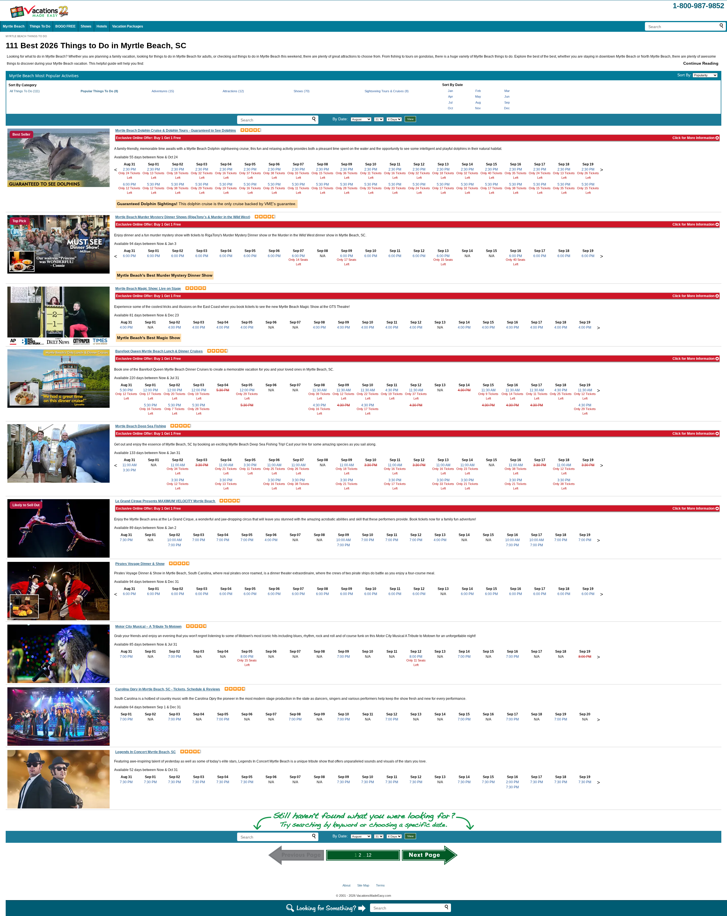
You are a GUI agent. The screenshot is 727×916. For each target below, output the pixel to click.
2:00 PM (512, 782)
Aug (478, 102)
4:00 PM (126, 327)
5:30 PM (153, 184)
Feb (478, 91)
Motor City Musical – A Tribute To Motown (148, 627)
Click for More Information (693, 138)
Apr (450, 96)
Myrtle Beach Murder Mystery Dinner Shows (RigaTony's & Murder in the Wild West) (182, 217)
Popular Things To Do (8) (99, 91)
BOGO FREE (65, 26)
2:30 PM (129, 169)
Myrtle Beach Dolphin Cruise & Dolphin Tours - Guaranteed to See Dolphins (175, 131)
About (346, 885)
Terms (380, 885)
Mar (507, 91)
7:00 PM (174, 545)
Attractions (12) (233, 91)
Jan (450, 91)
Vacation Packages (127, 26)
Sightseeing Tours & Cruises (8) (387, 91)
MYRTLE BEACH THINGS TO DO (26, 36)
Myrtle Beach (13, 26)
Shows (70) (302, 91)
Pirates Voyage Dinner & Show (139, 564)
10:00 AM (174, 540)
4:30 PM (319, 405)
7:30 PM (126, 540)
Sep (507, 102)
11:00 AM (129, 465)
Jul (450, 102)
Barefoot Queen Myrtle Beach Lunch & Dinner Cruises (159, 351)
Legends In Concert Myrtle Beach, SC (145, 752)
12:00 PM (150, 390)
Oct (450, 108)
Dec (507, 108)
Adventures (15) (163, 91)
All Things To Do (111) (25, 91)
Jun (506, 96)
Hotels (102, 26)
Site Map (363, 885)
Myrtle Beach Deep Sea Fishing (140, 426)
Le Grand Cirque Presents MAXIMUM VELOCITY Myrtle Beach (165, 501)
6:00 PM (129, 184)
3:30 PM (129, 470)
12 (368, 855)
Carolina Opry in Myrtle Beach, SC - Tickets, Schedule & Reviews (167, 689)
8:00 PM (247, 657)
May (478, 96)
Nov (478, 108)
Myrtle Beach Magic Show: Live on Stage (148, 289)
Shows (86, 26)
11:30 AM (319, 390)
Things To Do (40, 26)
